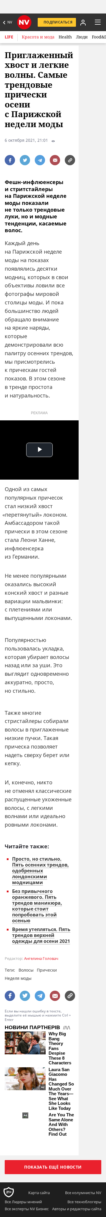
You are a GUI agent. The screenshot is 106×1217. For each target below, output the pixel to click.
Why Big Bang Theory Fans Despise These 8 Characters (60, 1048)
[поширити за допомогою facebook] (10, 160)
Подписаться (58, 22)
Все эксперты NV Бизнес (27, 1208)
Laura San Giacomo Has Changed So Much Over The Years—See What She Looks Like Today (61, 1089)
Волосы (26, 970)
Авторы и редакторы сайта (76, 1208)
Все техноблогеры (84, 1201)
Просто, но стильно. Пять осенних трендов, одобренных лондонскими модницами (40, 871)
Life (9, 37)
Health (65, 37)
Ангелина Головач (41, 958)
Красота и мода (38, 37)
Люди (82, 37)
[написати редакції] (55, 160)
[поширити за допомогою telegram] (40, 160)
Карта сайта (39, 1192)
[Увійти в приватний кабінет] (82, 22)
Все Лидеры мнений (23, 1201)
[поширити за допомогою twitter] (25, 160)
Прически (47, 970)
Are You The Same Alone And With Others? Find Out (61, 1125)
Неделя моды (18, 978)
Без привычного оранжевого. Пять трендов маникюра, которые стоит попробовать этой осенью (37, 906)
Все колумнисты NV (83, 1192)
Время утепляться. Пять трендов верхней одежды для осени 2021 (41, 935)
